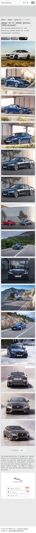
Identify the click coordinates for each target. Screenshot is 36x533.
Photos (3, 19)
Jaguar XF (17, 19)
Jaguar (10, 19)
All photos (5, 37)
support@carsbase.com (16, 530)
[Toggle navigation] (32, 3)
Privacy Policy (23, 529)
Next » (23, 450)
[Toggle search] (24, 3)
